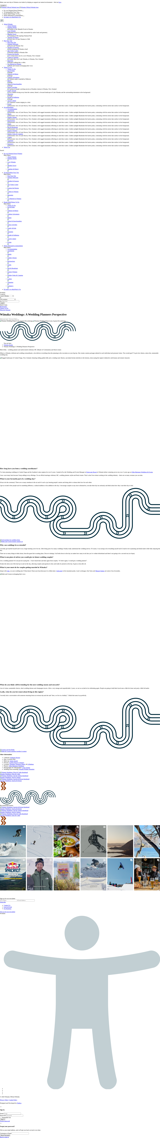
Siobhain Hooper (15, 757)
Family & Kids (11, 90)
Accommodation (8, 107)
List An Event (8, 907)
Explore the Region (13, 54)
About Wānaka (8, 24)
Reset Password (5, 1135)
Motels (9, 114)
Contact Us (7, 905)
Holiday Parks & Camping (15, 134)
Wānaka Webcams (12, 44)
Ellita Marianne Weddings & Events (142, 472)
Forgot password (5, 1121)
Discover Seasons (5, 310)
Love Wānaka (11, 31)
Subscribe (3, 902)
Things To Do (8, 67)
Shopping (10, 94)
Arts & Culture (11, 100)
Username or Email (5, 1133)
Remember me (6, 1117)
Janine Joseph (14, 761)
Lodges (9, 137)
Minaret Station (99, 571)
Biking (9, 81)
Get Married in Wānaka (14, 64)
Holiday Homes (12, 117)
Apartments (10, 110)
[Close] (0, 1106)
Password (3, 1115)
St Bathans (30, 764)
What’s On (12, 17)
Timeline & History (13, 37)
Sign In (3, 1119)
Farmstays (10, 144)
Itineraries (10, 61)
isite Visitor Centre (12, 51)
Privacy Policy (4, 1100)
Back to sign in (4, 1137)
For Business (7, 908)
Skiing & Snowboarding (14, 84)
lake (8, 571)
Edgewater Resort (91, 472)
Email (1, 1113)
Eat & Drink (11, 71)
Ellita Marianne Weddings (16, 766)
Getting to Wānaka (12, 57)
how (60, 2)
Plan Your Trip (8, 41)
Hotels (9, 124)
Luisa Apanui (26, 767)
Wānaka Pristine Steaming (26, 769)
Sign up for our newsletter (7, 912)
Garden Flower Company (16, 762)
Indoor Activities (12, 87)
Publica (19, 1103)
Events (9, 104)
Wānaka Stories (12, 27)
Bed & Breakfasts (12, 127)
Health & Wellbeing (13, 97)
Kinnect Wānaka (12, 130)
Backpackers (11, 120)
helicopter (59, 571)
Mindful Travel (11, 34)
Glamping (10, 140)
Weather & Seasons (13, 47)
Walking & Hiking (12, 74)
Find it (2, 303)
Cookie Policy (13, 1100)
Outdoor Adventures (13, 77)
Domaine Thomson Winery (18, 764)
